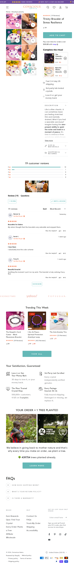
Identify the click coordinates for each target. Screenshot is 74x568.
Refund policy (26, 555)
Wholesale (11, 537)
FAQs (28, 519)
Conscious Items (17, 552)
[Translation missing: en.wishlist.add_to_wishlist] (34, 16)
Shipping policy (13, 561)
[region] (37, 186)
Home (8, 12)
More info (58, 58)
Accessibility (32, 530)
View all (37, 354)
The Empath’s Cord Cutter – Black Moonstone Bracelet (14, 334)
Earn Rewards (12, 516)
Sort (45, 209)
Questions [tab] (25, 196)
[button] (48, 7)
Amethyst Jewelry (18, 12)
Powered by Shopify (13, 555)
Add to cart (58, 35)
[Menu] (7, 7)
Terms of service (25, 558)
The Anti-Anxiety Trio (58, 332)
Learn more (37, 465)
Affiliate (9, 534)
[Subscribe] (66, 517)
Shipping (30, 527)
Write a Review (59, 201)
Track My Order (33, 523)
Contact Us (31, 516)
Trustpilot (24, 397)
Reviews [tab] (13, 196)
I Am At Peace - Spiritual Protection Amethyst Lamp (35, 334)
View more (49, 141)
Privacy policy (13, 558)
